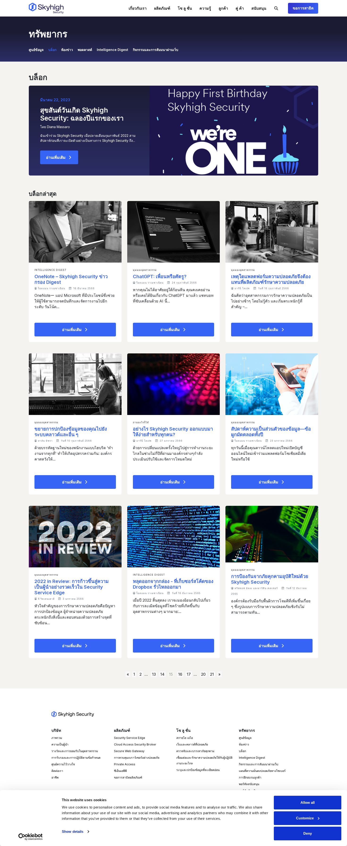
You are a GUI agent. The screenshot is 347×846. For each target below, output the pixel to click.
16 (180, 674)
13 (154, 674)
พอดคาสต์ (85, 50)
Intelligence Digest (112, 50)
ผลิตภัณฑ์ (162, 8)
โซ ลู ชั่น (185, 8)
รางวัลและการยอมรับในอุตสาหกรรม (74, 751)
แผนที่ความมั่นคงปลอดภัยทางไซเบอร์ (262, 771)
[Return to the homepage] (46, 8)
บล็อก (52, 50)
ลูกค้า (223, 8)
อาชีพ (55, 777)
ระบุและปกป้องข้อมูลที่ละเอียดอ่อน (198, 770)
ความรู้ (205, 8)
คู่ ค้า (240, 8)
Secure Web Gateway (129, 751)
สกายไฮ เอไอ (184, 738)
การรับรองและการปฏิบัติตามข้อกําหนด (76, 757)
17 (189, 674)
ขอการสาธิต (303, 8)
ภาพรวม (56, 738)
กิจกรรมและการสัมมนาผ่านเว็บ (155, 50)
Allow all (307, 802)
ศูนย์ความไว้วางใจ (63, 764)
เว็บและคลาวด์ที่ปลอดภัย (192, 744)
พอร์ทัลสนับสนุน (249, 784)
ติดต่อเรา (57, 771)
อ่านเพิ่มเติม (56, 157)
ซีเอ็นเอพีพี (120, 771)
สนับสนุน (258, 8)
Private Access (124, 764)
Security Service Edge (129, 738)
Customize (305, 818)
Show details (72, 831)
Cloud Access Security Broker (135, 744)
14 (162, 674)
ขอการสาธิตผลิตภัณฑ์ (128, 777)
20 (203, 674)
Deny (307, 833)
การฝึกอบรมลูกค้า (250, 777)
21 (212, 674)
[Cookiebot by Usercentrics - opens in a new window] (30, 836)
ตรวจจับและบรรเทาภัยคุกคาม (195, 751)
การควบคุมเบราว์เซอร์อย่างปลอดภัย (136, 757)
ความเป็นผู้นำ (59, 744)
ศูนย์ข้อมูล (36, 50)
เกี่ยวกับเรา (138, 8)
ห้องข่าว (67, 50)
